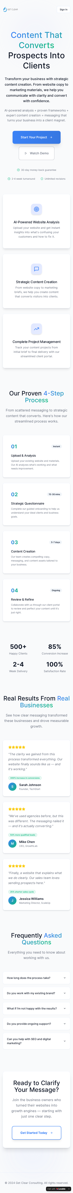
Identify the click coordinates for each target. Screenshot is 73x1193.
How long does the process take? (28, 978)
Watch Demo (39, 153)
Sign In (63, 9)
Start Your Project (34, 137)
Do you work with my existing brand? (31, 993)
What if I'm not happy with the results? (32, 1008)
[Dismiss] (69, 1189)
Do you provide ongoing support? (29, 1023)
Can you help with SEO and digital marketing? (29, 1041)
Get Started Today (33, 1133)
